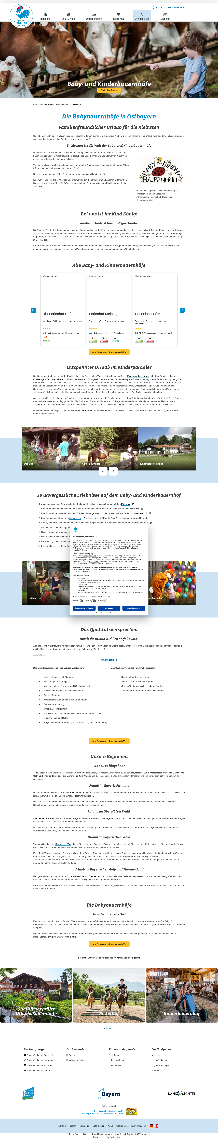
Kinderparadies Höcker (138, 376)
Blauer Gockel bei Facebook (39, 1055)
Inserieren (156, 1055)
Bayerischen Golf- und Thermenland (84, 876)
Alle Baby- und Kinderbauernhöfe (109, 352)
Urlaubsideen (49, 105)
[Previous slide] (103, 471)
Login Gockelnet (159, 1060)
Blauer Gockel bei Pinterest (39, 1065)
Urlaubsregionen (116, 1060)
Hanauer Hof (75, 518)
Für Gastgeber (178, 7)
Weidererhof (141, 513)
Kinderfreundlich (62, 105)
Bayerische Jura (78, 792)
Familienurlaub (76, 105)
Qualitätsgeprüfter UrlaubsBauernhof (50, 379)
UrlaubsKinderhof (80, 379)
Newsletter (114, 1055)
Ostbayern (88, 410)
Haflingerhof (142, 523)
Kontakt (155, 1070)
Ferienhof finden (109, 90)
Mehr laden (108, 1028)
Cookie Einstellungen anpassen (131, 1126)
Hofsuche (70, 1055)
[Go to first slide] (113, 471)
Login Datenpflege (160, 1065)
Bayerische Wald (63, 844)
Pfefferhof (125, 504)
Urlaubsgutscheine (75, 1060)
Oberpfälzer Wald (44, 818)
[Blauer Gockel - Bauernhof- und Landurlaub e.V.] (21, 16)
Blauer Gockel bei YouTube (39, 1070)
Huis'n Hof (134, 508)
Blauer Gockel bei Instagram (39, 1060)
